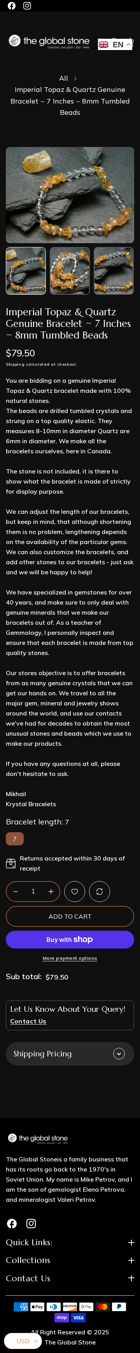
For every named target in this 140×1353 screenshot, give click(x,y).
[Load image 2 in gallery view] (70, 271)
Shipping (15, 364)
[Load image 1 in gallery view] (26, 271)
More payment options (70, 958)
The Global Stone (70, 1342)
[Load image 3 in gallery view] (114, 271)
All (63, 78)
